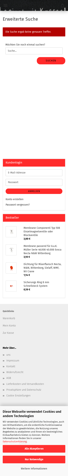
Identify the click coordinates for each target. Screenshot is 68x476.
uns (8, 354)
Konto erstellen (14, 199)
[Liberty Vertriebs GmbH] (34, 5)
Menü (5, 5)
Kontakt (10, 366)
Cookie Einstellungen (18, 395)
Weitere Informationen (34, 468)
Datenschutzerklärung (15, 441)
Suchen (51, 60)
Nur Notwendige (34, 459)
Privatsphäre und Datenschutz (23, 389)
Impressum (12, 360)
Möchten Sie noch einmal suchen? (25, 44)
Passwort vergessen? (18, 204)
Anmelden (34, 191)
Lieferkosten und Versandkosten (25, 384)
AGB (8, 378)
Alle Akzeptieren (34, 448)
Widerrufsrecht (14, 372)
